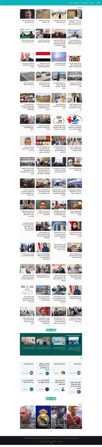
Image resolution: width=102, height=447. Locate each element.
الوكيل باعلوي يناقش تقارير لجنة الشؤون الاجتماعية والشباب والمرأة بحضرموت (75, 276)
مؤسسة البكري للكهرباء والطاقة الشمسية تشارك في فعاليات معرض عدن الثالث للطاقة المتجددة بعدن (28, 213)
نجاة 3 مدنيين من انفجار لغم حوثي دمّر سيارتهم (44, 21)
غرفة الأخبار (41, 373)
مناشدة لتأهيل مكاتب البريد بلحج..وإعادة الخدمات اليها (28, 83)
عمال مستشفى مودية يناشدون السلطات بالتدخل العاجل (59, 21)
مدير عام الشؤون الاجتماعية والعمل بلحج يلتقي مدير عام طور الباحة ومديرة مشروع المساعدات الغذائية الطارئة (43, 235)
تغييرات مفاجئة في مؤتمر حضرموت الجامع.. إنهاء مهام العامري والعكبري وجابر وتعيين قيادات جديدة (28, 299)
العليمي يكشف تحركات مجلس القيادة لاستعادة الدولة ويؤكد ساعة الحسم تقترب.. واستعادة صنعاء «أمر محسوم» (60, 246)
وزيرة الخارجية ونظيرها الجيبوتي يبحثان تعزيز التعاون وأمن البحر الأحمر (75, 298)
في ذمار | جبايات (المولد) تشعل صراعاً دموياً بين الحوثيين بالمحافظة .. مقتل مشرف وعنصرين (59, 85)
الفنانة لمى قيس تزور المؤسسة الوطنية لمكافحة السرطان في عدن (27, 254)
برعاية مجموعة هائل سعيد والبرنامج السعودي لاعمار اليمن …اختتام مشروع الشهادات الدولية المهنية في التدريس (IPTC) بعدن (74, 348)
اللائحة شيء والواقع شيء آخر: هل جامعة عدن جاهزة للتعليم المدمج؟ (44, 366)
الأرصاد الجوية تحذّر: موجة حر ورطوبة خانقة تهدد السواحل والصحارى (75, 212)
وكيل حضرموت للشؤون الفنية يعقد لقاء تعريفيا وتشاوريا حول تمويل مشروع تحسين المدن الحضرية (60, 213)
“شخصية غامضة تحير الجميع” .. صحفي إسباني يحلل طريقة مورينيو (28, 425)
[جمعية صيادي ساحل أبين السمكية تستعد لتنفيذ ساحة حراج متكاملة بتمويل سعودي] (43, 341)
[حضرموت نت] (99, 2)
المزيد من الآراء (51, 398)
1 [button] (51, 430)
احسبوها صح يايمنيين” (59, 363)
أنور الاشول (56, 373)
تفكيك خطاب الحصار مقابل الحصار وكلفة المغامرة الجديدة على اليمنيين (75, 385)
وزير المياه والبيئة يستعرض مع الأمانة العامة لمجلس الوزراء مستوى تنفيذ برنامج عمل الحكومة (28, 320)
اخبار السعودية (85, 2)
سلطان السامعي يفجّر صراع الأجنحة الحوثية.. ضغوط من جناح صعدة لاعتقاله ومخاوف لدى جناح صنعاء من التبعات (27, 192)
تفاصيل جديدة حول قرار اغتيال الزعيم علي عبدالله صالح (28, 21)
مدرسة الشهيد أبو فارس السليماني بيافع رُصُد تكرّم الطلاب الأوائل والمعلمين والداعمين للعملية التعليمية (27, 106)
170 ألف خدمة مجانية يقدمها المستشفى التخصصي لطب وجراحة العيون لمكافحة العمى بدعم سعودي (60, 235)
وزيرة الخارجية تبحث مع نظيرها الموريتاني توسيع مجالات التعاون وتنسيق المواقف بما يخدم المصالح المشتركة (43, 256)
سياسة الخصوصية (54, 441)
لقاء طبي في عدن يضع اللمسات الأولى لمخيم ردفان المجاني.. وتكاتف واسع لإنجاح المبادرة (59, 169)
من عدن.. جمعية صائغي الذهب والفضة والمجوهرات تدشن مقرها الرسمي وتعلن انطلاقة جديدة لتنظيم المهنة (59, 299)
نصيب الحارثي (56, 389)
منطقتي (70, 2)
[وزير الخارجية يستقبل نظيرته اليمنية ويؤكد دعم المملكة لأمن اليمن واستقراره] (28, 341)
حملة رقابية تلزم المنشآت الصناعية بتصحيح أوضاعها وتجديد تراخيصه (59, 105)
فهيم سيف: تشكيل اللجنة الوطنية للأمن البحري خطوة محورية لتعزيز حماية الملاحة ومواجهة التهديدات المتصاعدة (59, 192)
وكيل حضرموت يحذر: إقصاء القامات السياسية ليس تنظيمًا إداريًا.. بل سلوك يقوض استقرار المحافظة (59, 277)
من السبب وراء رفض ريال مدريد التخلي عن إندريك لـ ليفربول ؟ (60, 425)
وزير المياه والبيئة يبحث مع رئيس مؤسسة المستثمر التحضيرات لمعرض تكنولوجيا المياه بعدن (43, 191)
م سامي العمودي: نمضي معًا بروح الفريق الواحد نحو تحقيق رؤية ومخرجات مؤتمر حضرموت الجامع (74, 41)
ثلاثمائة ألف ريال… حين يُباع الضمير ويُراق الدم (43, 381)
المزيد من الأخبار (51, 330)
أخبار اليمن (91, 2)
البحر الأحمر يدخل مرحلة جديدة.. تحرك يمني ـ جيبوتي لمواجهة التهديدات (75, 234)
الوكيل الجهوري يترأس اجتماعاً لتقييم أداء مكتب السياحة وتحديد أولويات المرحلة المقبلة (75, 255)
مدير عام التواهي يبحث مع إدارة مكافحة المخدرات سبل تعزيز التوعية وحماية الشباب (75, 148)
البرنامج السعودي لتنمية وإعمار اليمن (72, 335)
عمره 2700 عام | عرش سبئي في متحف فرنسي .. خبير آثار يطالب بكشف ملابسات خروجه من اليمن (74, 22)
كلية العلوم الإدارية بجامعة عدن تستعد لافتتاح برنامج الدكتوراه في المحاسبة (43, 127)
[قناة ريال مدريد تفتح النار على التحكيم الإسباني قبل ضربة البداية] (43, 417)
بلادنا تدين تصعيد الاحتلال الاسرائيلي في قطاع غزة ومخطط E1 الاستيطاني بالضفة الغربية (43, 64)
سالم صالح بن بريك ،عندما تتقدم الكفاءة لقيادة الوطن (60, 382)
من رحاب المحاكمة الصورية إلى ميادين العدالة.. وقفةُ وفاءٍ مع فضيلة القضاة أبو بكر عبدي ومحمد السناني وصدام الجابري (60, 320)
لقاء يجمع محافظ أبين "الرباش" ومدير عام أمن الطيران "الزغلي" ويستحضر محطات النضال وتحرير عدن (75, 106)
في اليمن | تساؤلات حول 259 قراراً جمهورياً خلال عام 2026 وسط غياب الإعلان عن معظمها (75, 64)
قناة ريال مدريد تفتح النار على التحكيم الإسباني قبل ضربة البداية (44, 425)
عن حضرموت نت (60, 441)
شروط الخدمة (44, 441)
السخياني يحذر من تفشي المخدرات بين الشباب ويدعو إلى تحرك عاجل (28, 148)
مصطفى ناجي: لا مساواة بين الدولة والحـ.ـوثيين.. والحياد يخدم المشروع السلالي (43, 212)
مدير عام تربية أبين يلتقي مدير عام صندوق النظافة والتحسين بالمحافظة (27, 127)
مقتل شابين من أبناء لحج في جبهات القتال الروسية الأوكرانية (44, 40)
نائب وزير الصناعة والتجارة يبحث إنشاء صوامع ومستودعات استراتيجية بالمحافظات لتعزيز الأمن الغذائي (59, 149)
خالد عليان (72, 392)
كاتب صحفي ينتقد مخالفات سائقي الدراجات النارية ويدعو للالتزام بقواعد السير (44, 84)
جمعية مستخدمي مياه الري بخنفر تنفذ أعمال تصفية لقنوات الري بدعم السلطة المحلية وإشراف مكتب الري (43, 106)
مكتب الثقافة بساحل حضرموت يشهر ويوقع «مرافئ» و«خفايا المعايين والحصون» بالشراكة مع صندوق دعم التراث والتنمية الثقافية (59, 43)
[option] (73, 344)
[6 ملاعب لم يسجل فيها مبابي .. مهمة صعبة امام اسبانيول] (74, 417)
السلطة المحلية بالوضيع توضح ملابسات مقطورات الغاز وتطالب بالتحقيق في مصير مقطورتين (59, 127)
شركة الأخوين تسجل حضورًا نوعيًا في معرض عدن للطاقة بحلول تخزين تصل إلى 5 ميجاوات (74, 191)
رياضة (80, 2)
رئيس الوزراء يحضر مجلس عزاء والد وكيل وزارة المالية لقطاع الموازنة (28, 64)
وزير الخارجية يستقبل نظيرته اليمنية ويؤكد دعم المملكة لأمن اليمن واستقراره (28, 347)
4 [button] (51, 353)
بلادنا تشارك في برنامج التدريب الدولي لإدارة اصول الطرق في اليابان (75, 84)
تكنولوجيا (75, 2)
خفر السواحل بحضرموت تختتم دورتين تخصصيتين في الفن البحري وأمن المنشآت (44, 298)
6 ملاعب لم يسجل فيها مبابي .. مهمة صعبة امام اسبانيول (74, 426)
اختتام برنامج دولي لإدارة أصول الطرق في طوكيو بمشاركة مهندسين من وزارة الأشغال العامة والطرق (27, 170)
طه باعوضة (41, 389)
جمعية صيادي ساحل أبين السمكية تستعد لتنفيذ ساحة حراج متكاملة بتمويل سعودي (43, 347)
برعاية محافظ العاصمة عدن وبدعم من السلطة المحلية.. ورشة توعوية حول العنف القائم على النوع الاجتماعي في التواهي (43, 149)
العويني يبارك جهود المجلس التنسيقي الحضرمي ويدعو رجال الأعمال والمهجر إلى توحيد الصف (27, 276)
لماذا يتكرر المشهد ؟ (28, 363)
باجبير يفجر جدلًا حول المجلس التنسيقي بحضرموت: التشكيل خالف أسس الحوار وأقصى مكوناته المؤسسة (44, 320)
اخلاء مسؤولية (49, 441)
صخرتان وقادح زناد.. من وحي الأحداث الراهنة (27, 381)
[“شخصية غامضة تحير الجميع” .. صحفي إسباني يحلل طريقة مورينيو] (27, 417)
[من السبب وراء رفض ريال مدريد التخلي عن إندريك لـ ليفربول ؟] (59, 417)
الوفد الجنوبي (77, 363)
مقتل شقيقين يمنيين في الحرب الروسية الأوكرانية (75, 169)
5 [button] (50, 353)
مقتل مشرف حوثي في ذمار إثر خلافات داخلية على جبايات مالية (28, 40)
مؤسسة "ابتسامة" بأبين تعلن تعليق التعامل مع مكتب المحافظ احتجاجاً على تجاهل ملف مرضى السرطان (75, 128)
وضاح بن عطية (72, 373)
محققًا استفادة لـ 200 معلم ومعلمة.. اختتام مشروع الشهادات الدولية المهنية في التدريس (59, 348)
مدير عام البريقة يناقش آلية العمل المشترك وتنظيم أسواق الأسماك (43, 276)
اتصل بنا (41, 441)
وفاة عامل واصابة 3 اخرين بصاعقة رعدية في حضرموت (60, 64)
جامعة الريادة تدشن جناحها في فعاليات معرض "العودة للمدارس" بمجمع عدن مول (74, 319)
